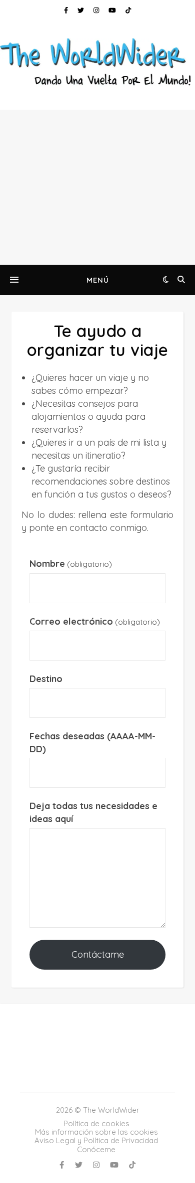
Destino (46, 678)
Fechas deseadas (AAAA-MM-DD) (93, 742)
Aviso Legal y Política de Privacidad (96, 1140)
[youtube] (113, 10)
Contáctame (98, 954)
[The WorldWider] (97, 63)
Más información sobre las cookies (96, 1132)
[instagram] (97, 10)
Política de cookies (97, 1123)
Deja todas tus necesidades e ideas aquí (94, 812)
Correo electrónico (95, 621)
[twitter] (82, 10)
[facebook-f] (67, 10)
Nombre (71, 563)
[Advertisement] (97, 187)
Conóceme (96, 1149)
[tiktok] (128, 10)
